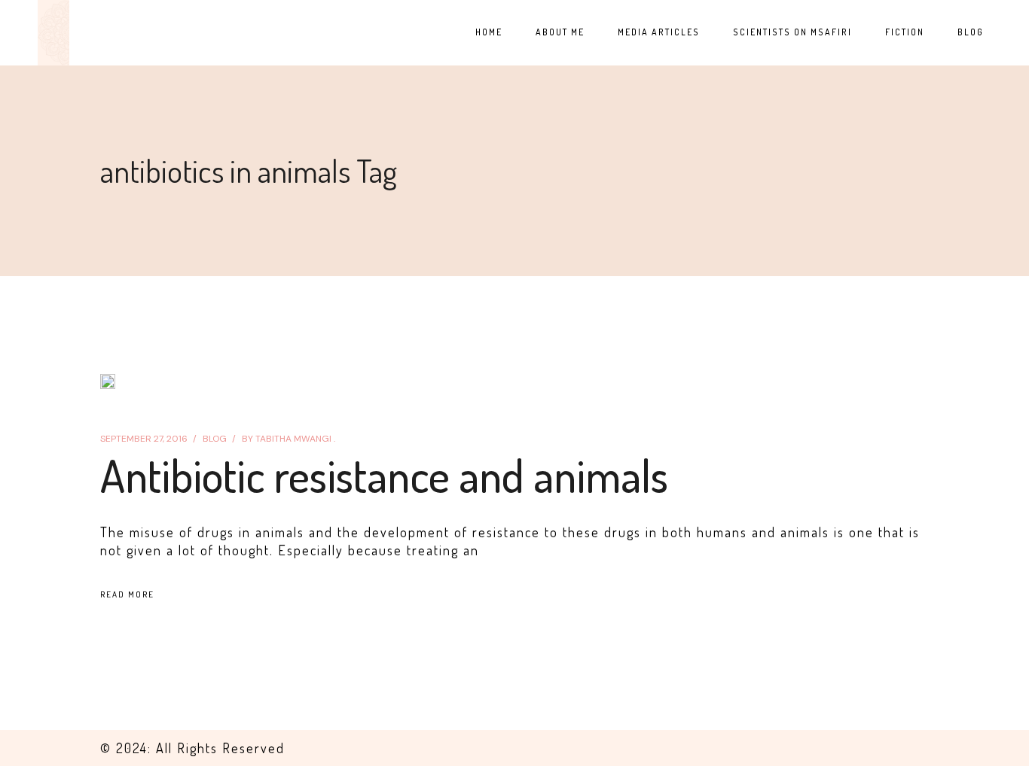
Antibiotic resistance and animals (384, 474)
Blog (215, 439)
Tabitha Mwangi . (288, 439)
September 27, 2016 (144, 439)
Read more (127, 594)
